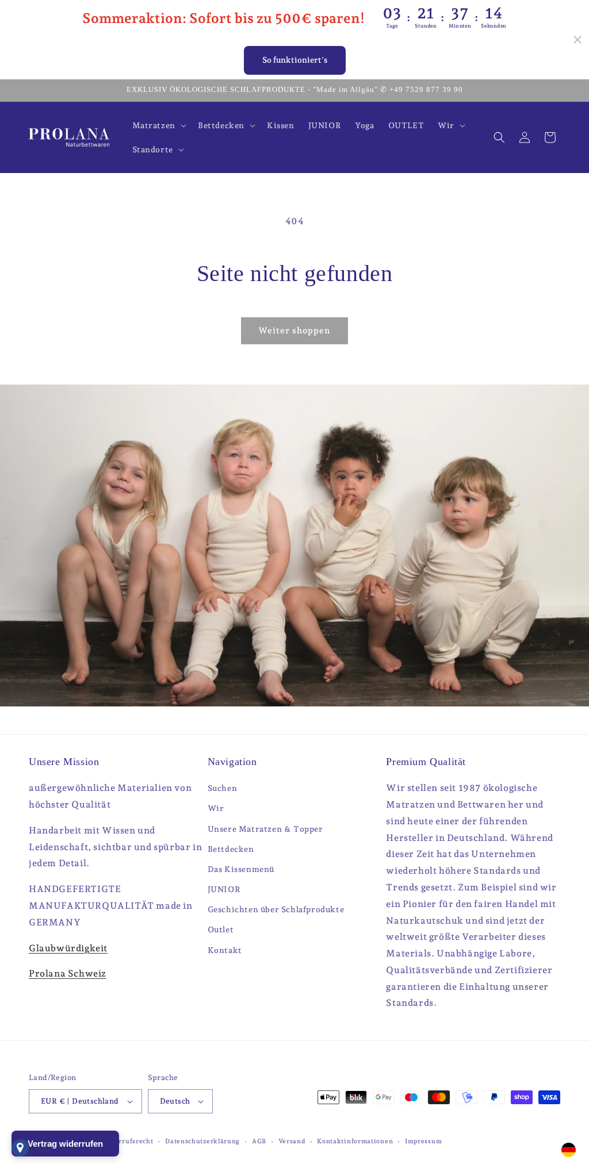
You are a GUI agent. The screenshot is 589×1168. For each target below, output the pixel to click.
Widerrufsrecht (127, 1141)
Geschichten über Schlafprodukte (276, 909)
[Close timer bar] (577, 39)
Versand (291, 1141)
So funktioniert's (294, 59)
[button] (158, 125)
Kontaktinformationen (355, 1141)
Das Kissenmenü (241, 869)
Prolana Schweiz (67, 973)
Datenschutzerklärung (202, 1141)
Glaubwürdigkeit (68, 948)
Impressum (423, 1141)
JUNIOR (224, 889)
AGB (259, 1141)
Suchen (223, 788)
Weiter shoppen (294, 330)
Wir (216, 808)
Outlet (221, 929)
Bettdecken (231, 849)
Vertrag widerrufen (65, 1143)
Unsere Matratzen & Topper (265, 828)
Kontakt (225, 950)
